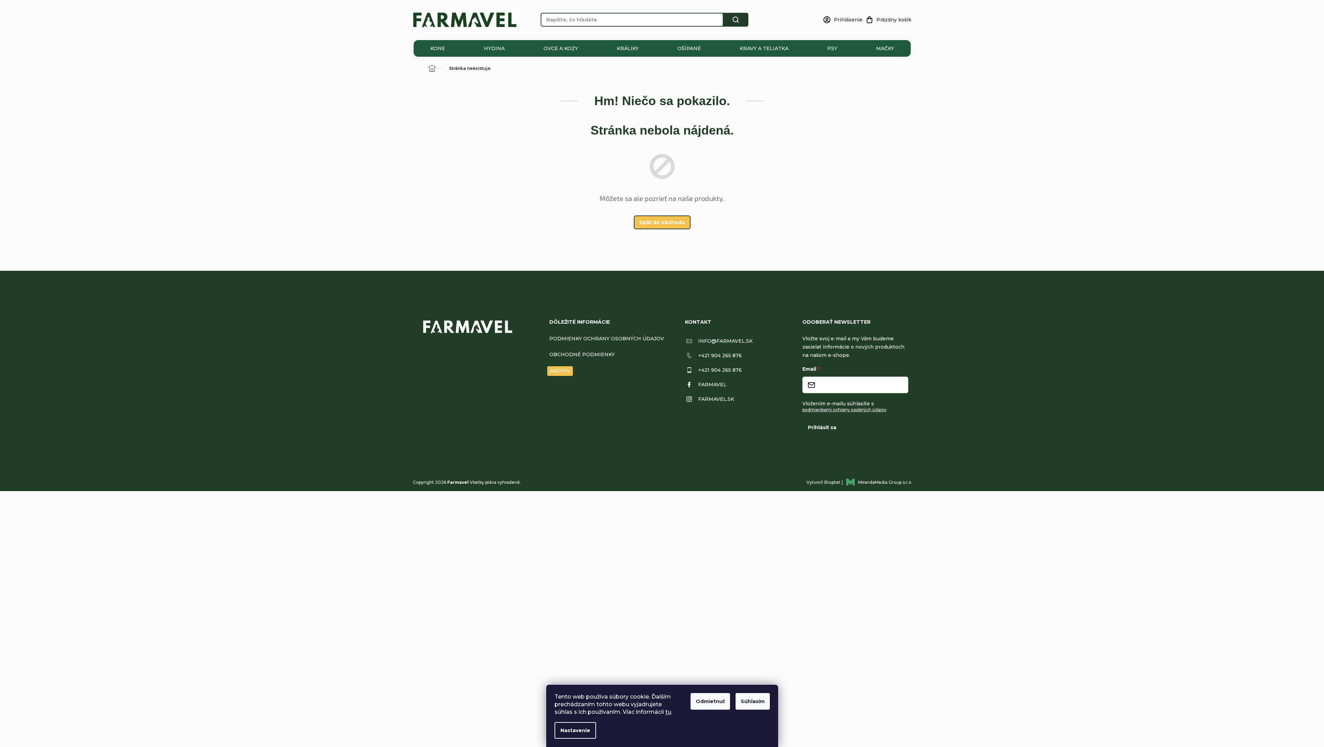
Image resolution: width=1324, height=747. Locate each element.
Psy (832, 48)
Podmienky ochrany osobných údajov (606, 338)
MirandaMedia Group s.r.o (884, 482)
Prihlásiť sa (822, 427)
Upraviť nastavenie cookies (550, 482)
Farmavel (712, 384)
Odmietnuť (710, 701)
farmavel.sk (716, 399)
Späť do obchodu (662, 222)
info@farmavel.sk (725, 341)
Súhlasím (753, 701)
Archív (560, 371)
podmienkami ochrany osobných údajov (844, 409)
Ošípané (689, 48)
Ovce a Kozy (560, 48)
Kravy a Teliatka (764, 48)
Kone (437, 48)
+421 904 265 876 (720, 355)
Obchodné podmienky (582, 354)
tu (668, 712)
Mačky (885, 48)
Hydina (494, 48)
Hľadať (735, 20)
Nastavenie (575, 730)
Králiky (628, 48)
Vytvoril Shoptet (823, 482)
